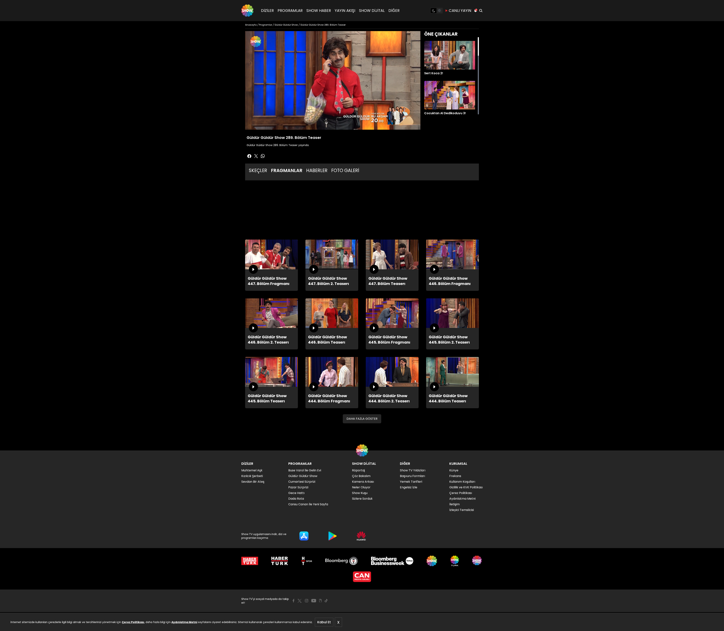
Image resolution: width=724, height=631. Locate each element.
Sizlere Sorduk (362, 498)
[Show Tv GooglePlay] (332, 536)
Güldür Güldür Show (302, 476)
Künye (453, 470)
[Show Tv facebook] (249, 156)
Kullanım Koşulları (462, 481)
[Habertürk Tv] (279, 561)
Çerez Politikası (133, 622)
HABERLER (316, 170)
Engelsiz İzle (408, 487)
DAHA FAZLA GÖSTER (362, 419)
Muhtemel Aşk (251, 470)
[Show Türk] (454, 561)
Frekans (455, 476)
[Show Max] (477, 561)
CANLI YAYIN (460, 10)
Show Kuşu (359, 493)
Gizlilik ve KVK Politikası (466, 487)
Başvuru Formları (412, 476)
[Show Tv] (247, 11)
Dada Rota (296, 498)
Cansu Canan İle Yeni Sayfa (308, 504)
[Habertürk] (249, 561)
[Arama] (481, 10)
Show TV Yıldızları (412, 470)
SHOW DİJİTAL (372, 10)
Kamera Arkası (363, 481)
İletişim (454, 504)
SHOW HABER (318, 10)
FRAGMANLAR (286, 170)
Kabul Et (324, 622)
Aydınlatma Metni (184, 622)
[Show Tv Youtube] (313, 600)
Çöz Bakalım (361, 476)
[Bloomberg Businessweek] (392, 561)
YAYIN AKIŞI (345, 10)
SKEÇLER (258, 170)
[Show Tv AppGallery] (361, 536)
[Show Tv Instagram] (306, 600)
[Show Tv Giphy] (320, 600)
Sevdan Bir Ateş (252, 481)
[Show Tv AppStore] (304, 536)
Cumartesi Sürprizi (301, 481)
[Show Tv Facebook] (293, 600)
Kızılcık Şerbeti (252, 476)
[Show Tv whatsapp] (262, 156)
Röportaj (358, 470)
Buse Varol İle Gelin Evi (304, 470)
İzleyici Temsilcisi (461, 510)
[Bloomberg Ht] (341, 561)
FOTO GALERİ (345, 170)
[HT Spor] (306, 561)
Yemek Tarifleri (411, 481)
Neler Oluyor (361, 487)
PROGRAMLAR (290, 10)
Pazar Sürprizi (298, 487)
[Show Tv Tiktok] (326, 600)
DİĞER (394, 10)
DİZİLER (267, 10)
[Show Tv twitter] (256, 156)
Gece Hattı (296, 493)
